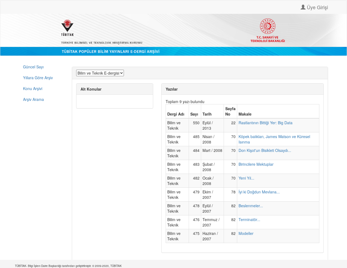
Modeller (246, 233)
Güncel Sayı (33, 66)
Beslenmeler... (251, 205)
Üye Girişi (317, 7)
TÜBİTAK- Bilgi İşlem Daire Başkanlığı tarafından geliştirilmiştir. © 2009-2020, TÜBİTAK (68, 266)
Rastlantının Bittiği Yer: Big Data (266, 122)
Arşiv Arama (33, 99)
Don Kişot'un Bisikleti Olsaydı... (265, 150)
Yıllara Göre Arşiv (38, 77)
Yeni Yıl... (246, 178)
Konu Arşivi (32, 88)
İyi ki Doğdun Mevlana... (259, 191)
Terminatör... (249, 219)
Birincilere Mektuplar (256, 164)
